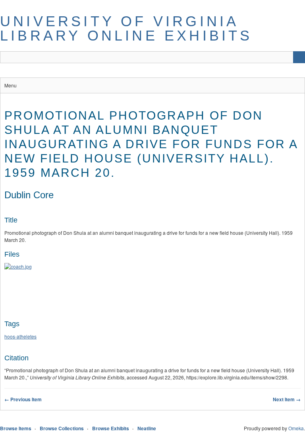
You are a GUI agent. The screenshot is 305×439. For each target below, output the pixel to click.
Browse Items (15, 428)
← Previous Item (23, 399)
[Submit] (299, 57)
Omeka (296, 428)
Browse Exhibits (110, 428)
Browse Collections (62, 428)
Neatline (146, 428)
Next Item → (287, 399)
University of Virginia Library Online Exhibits (126, 28)
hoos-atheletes (20, 336)
